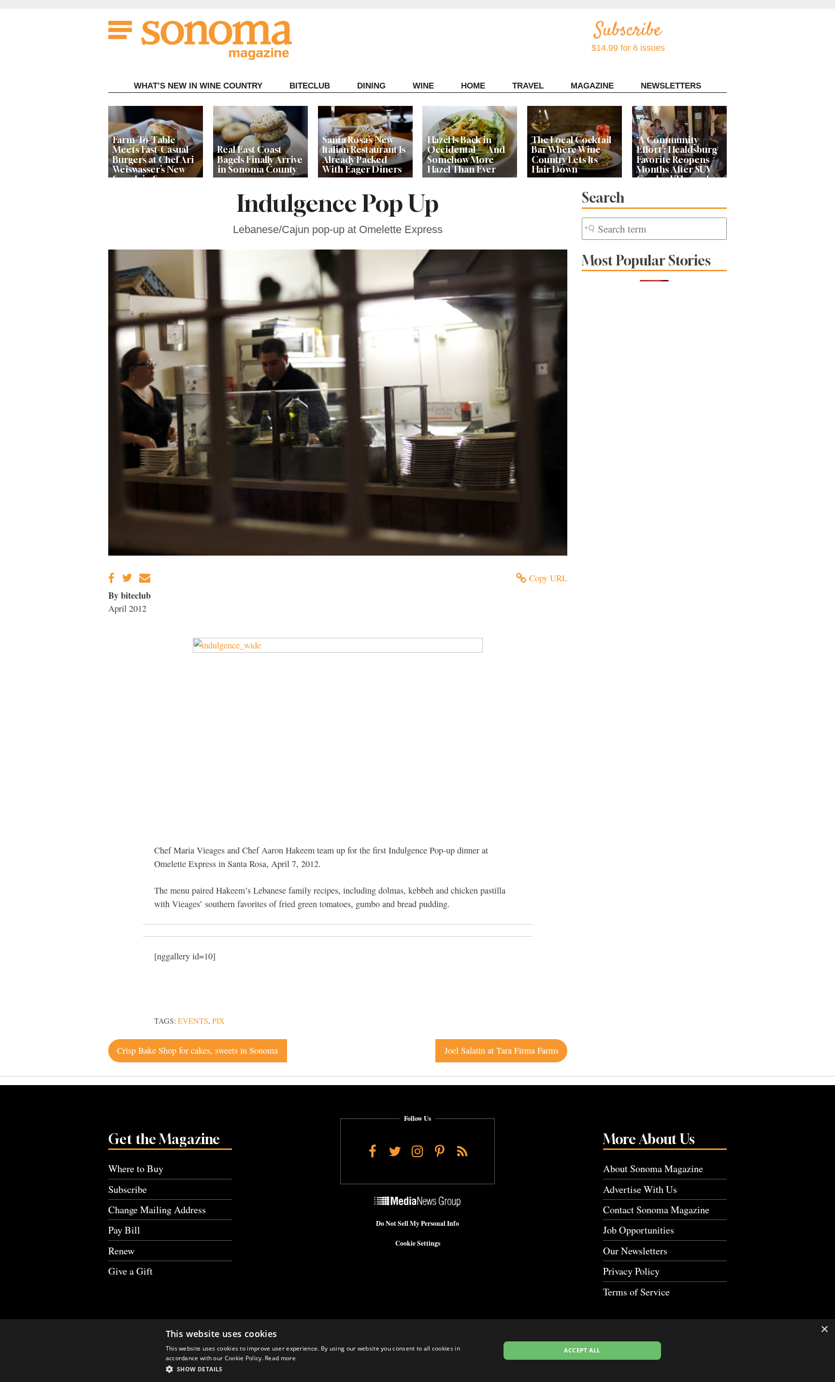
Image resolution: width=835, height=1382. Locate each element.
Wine (423, 85)
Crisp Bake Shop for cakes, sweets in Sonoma (197, 1050)
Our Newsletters (635, 1250)
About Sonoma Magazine (653, 1168)
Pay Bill (124, 1229)
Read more (280, 1358)
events (193, 1020)
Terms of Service (636, 1291)
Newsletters (671, 85)
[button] (328, 1369)
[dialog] (417, 1350)
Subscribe (127, 1189)
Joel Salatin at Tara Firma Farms (502, 1050)
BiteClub (309, 85)
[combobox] (654, 229)
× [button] (824, 1329)
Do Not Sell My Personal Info (417, 1223)
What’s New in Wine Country (198, 85)
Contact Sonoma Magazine (656, 1209)
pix (218, 1020)
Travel (528, 85)
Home (473, 85)
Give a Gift (130, 1271)
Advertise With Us (640, 1189)
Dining (371, 85)
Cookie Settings (417, 1243)
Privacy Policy (631, 1271)
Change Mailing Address (157, 1209)
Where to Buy (135, 1168)
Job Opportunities (638, 1229)
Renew (121, 1250)
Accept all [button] (582, 1350)
